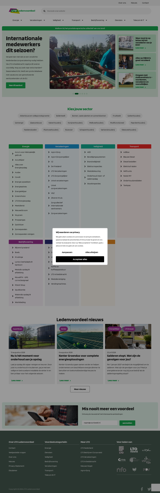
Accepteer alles (80, 259)
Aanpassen (67, 252)
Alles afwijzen (91, 252)
